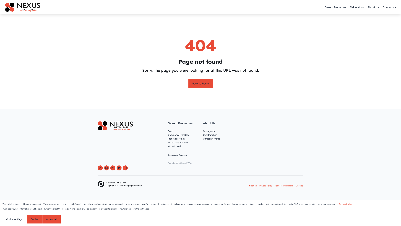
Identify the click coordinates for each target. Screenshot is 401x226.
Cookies (299, 186)
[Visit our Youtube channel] (125, 167)
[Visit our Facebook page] (100, 167)
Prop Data (121, 182)
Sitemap (253, 186)
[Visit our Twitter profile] (119, 167)
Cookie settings (14, 219)
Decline (34, 219)
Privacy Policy (265, 186)
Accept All (51, 219)
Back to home (200, 83)
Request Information (284, 186)
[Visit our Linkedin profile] (106, 167)
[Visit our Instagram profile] (112, 167)
